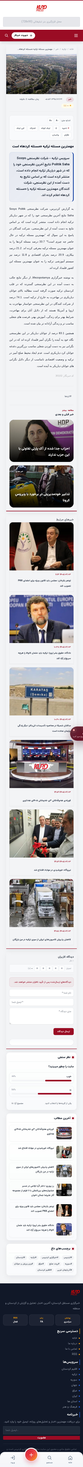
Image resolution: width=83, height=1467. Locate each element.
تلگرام (66, 135)
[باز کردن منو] (76, 35)
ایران (74, 1396)
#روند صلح (54, 1264)
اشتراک (33, 128)
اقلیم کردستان (69, 1369)
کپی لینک (20, 128)
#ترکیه (33, 1257)
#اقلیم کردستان (44, 1270)
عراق (74, 1391)
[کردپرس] (41, 8)
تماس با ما (71, 1349)
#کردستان (20, 1257)
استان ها (72, 1401)
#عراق (41, 1264)
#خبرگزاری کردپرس (50, 1257)
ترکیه (64, 49)
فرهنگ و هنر (70, 1407)
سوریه (73, 1380)
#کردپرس (68, 1257)
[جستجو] (6, 35)
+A (50, 120)
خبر (57, 49)
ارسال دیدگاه (63, 1031)
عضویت (41, 1438)
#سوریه (68, 1264)
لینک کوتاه (45, 128)
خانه (71, 49)
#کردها (68, 396)
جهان (74, 1385)
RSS (74, 1354)
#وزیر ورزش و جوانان (23, 1264)
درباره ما (72, 1344)
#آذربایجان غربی (64, 1270)
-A (57, 120)
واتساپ (55, 135)
